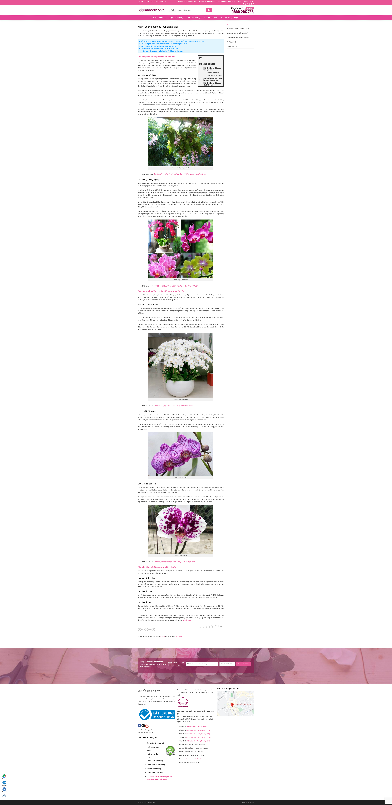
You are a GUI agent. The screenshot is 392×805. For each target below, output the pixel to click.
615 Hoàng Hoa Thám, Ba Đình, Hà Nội (198, 737)
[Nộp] (209, 10)
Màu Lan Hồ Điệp (194, 18)
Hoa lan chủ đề (159, 18)
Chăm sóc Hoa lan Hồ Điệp (206, 1)
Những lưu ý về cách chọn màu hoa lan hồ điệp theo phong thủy (162, 51)
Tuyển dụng (230, 46)
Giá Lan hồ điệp (210, 18)
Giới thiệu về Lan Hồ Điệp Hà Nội (187, 1)
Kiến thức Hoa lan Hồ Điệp (236, 33)
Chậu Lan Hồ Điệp (176, 18)
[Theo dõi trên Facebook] (243, 4)
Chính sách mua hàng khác (225, 1)
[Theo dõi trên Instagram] (245, 4)
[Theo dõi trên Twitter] (247, 4)
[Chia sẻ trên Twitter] (143, 629)
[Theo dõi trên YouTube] (253, 4)
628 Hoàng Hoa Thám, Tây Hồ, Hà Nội (198, 734)
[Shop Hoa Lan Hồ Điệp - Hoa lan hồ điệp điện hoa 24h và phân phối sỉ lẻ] (152, 10)
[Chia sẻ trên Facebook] (139, 629)
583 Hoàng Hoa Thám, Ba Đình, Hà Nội (198, 730)
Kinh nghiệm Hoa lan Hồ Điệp (237, 38)
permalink (179, 636)
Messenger (4, 791)
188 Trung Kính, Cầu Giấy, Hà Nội (196, 726)
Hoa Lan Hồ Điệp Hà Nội (193, 759)
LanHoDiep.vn (150, 802)
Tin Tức (239, 1)
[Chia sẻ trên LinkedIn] (153, 629)
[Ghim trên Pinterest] (149, 629)
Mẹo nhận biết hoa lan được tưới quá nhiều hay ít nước (159, 49)
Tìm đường (4, 778)
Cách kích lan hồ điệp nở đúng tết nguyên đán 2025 (158, 46)
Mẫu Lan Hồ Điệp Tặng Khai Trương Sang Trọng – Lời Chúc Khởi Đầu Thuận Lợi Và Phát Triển (172, 41)
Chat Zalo (4, 785)
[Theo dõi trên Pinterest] (251, 4)
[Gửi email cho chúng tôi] (249, 4)
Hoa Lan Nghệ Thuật (229, 18)
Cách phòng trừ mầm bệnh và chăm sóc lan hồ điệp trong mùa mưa (164, 44)
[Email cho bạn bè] (146, 629)
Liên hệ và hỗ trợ (248, 1)
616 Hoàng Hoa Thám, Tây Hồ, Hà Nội (198, 741)
